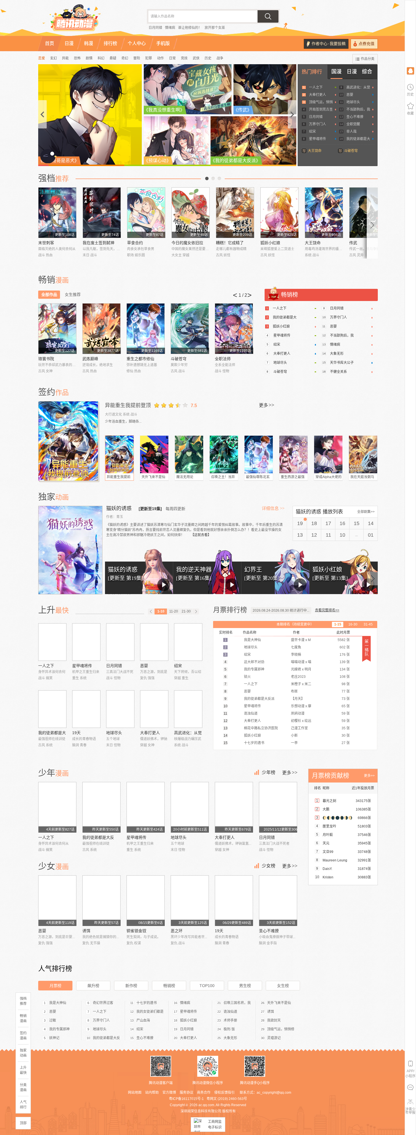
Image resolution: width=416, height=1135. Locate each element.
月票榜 (55, 985)
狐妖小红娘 (270, 242)
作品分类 (367, 59)
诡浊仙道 (230, 1012)
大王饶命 (314, 151)
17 (328, 523)
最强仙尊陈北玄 (258, 477)
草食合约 (135, 242)
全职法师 (223, 358)
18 (314, 523)
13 (300, 535)
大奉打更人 (317, 95)
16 (342, 523)
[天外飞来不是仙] (154, 454)
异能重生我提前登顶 (128, 405)
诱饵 (86, 930)
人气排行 (23, 1104)
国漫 (336, 71)
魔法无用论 (184, 477)
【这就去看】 (201, 535)
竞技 (184, 58)
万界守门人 (317, 124)
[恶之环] (190, 900)
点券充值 (366, 44)
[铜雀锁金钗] (145, 900)
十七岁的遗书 (146, 1003)
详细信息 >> (273, 508)
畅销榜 (169, 985)
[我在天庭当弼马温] (363, 454)
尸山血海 (143, 1020)
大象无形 (337, 354)
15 (356, 523)
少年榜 (268, 772)
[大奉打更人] (154, 709)
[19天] (86, 709)
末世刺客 (46, 242)
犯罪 (148, 58)
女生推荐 (73, 294)
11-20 (173, 611)
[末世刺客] (57, 212)
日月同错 (155, 28)
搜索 (268, 16)
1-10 (160, 611)
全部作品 (49, 294)
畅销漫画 (23, 1018)
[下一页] (196, 611)
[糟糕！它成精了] (235, 212)
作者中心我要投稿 (329, 44)
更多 (266, 405)
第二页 (213, 178)
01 (371, 535)
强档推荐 (23, 1001)
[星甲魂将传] (86, 642)
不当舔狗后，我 (358, 109)
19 (300, 523)
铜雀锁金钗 (136, 930)
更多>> (369, 776)
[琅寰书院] (57, 328)
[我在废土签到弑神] (102, 212)
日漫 (352, 71)
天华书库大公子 (342, 363)
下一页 (219, 178)
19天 (76, 732)
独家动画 (23, 1052)
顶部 (23, 1123)
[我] (410, 70)
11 (328, 535)
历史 (208, 58)
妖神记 (54, 1038)
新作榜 (131, 985)
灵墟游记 (274, 1038)
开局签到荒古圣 (321, 109)
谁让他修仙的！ (190, 28)
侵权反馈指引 (224, 1093)
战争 (219, 58)
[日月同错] (120, 642)
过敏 (52, 1020)
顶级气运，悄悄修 (280, 1029)
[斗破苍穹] (190, 328)
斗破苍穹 (351, 151)
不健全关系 (338, 372)
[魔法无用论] (189, 454)
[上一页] (151, 611)
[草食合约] (146, 212)
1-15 (337, 624)
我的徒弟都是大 (358, 139)
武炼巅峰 (90, 358)
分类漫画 (23, 1087)
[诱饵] (101, 900)
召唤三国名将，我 (237, 1003)
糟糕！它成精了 (230, 242)
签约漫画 (23, 1035)
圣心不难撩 (354, 117)
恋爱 (41, 58)
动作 (160, 58)
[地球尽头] (120, 709)
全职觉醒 (353, 124)
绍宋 (312, 132)
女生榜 (283, 985)
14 (371, 523)
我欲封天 (274, 1020)
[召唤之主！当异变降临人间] (224, 454)
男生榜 (245, 985)
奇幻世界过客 (103, 1003)
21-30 (186, 611)
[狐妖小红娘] (279, 212)
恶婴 (349, 95)
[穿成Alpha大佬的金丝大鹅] (328, 454)
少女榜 (268, 865)
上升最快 (23, 1070)
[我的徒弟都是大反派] (52, 709)
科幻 (101, 58)
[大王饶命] (324, 212)
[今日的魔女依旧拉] (190, 212)
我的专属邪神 (59, 1029)
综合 (367, 71)
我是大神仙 (57, 1003)
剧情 (89, 58)
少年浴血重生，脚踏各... (123, 422)
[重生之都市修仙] (145, 328)
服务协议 (186, 1093)
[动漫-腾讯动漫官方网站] (86, 19)
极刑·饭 (229, 1029)
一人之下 (316, 87)
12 (314, 535)
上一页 (207, 178)
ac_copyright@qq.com (274, 1093)
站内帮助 (152, 1093)
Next (372, 223)
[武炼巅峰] (101, 328)
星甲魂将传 (317, 139)
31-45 (368, 624)
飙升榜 (93, 985)
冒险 (136, 58)
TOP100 (207, 985)
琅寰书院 (46, 358)
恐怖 (77, 58)
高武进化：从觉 (358, 87)
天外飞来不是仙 (153, 477)
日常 (172, 58)
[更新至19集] (150, 508)
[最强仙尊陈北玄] (259, 454)
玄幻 (53, 58)
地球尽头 (353, 102)
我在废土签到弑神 (98, 242)
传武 (353, 242)
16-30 (352, 624)
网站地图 (134, 1093)
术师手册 (230, 1020)
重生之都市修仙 (140, 358)
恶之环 (177, 930)
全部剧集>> (366, 512)
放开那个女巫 (215, 28)
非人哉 (351, 132)
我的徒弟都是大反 (98, 837)
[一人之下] (52, 642)
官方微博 (169, 1093)
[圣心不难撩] (278, 900)
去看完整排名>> (327, 610)
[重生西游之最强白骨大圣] (293, 454)
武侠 (196, 58)
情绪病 (170, 28)
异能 (65, 58)
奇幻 (124, 58)
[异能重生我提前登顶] (68, 441)
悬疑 (113, 58)
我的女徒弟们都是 (150, 1012)
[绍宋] (188, 642)
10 (342, 535)
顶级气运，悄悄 (321, 102)
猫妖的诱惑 (119, 508)
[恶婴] (154, 642)
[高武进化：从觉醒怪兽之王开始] (188, 709)
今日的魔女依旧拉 (187, 242)
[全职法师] (234, 328)
